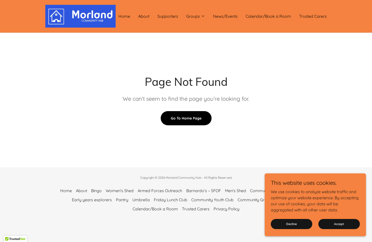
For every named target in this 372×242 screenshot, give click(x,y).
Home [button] (66, 190)
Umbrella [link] (141, 199)
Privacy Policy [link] (226, 208)
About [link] (143, 16)
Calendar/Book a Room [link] (268, 16)
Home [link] (124, 16)
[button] (195, 16)
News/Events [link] (225, 16)
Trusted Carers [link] (313, 16)
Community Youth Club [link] (212, 199)
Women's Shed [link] (120, 190)
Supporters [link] (167, 16)
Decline (291, 224)
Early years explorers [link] (92, 199)
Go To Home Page (186, 118)
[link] (80, 15)
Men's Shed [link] (235, 190)
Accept (339, 224)
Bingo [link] (96, 190)
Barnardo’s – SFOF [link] (203, 190)
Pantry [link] (122, 199)
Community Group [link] (255, 199)
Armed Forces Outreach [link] (160, 190)
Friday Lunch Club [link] (170, 199)
